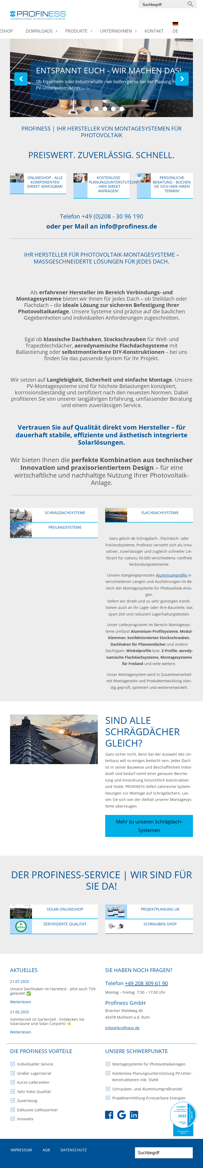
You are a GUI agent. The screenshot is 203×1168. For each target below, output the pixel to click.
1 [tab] (88, 109)
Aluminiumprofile (172, 575)
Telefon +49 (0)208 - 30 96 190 (101, 216)
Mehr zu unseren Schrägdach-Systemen (149, 825)
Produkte (76, 31)
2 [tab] (97, 109)
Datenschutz (74, 1149)
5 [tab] (122, 109)
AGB (46, 1149)
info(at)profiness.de (122, 1027)
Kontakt (154, 31)
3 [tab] (105, 109)
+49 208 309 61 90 (146, 983)
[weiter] (182, 79)
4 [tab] (114, 109)
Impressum (21, 1149)
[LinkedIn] (134, 1116)
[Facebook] (109, 1116)
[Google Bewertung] (121, 1116)
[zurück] (20, 79)
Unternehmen (116, 31)
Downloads (39, 31)
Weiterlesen (20, 1001)
